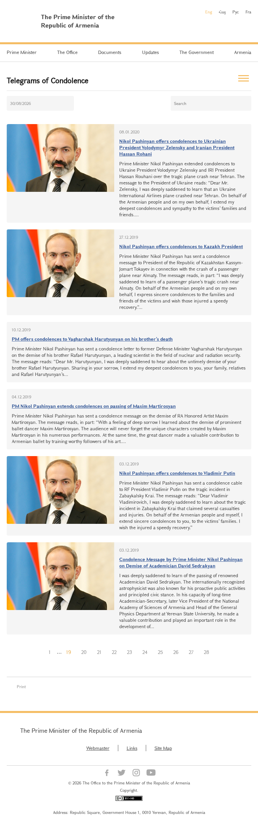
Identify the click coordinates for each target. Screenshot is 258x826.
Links (132, 748)
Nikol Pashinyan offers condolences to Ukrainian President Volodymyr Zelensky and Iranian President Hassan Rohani (176, 147)
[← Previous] (38, 652)
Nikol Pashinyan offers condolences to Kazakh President (181, 246)
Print (21, 686)
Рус (235, 11)
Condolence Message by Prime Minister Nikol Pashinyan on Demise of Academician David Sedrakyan (181, 562)
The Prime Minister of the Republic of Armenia (81, 730)
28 (206, 652)
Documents (109, 52)
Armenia (242, 52)
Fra (248, 11)
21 (99, 652)
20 (84, 652)
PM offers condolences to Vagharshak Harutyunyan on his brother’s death (92, 339)
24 (144, 652)
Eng (208, 11)
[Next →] (219, 652)
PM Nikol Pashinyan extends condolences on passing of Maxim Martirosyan (94, 406)
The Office (67, 52)
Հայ (222, 11)
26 (175, 652)
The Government (196, 52)
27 (191, 652)
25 (160, 652)
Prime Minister (22, 52)
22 (114, 652)
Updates (150, 52)
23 (129, 652)
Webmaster (98, 748)
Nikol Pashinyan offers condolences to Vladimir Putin (177, 473)
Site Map (163, 748)
